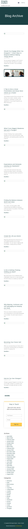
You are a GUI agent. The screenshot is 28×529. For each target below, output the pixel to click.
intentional (9, 499)
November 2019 (11, 470)
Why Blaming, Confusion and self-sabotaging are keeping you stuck (13, 306)
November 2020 (11, 453)
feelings (9, 493)
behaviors (9, 480)
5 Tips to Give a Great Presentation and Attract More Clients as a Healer (13, 90)
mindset (9, 503)
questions (9, 506)
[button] (18, 2)
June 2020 (9, 462)
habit (8, 498)
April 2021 (9, 445)
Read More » (6, 65)
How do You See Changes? (12, 378)
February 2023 (10, 439)
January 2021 (10, 450)
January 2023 (10, 441)
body (8, 482)
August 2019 (10, 474)
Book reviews (10, 484)
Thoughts (9, 508)
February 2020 (10, 467)
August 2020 (10, 458)
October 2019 (10, 472)
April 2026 (9, 436)
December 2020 (11, 451)
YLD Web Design (18, 525)
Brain (8, 486)
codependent (10, 489)
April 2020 (9, 465)
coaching (9, 487)
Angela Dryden (4, 2)
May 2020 (9, 463)
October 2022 (10, 443)
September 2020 (11, 457)
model (8, 505)
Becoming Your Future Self (12, 342)
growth (8, 496)
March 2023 (10, 438)
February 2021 (10, 448)
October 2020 (10, 455)
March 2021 (10, 446)
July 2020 (9, 460)
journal (8, 501)
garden (8, 494)
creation (9, 491)
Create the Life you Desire (12, 236)
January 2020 (10, 469)
